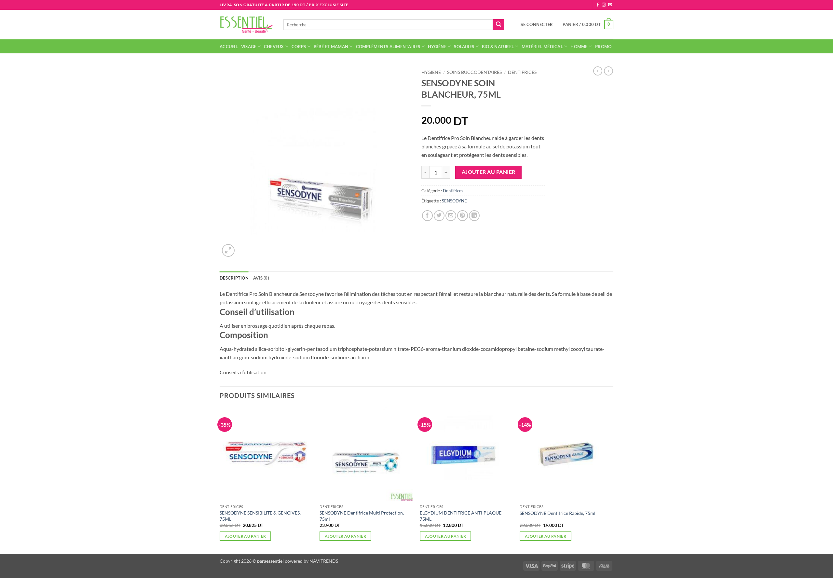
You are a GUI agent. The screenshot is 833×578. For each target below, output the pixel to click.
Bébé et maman (331, 46)
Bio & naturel (498, 46)
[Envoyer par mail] (450, 215)
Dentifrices (522, 72)
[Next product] (597, 71)
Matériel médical (542, 46)
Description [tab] (234, 278)
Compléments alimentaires (388, 46)
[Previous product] (608, 71)
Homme (578, 46)
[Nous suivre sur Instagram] (604, 5)
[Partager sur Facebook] (427, 215)
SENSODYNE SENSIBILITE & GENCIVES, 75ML (260, 516)
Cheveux (274, 46)
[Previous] (220, 480)
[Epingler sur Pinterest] (462, 215)
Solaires (464, 46)
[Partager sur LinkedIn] (474, 215)
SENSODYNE (454, 200)
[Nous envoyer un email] (610, 5)
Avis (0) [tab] (261, 278)
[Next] (613, 480)
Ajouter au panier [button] (245, 536)
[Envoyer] (498, 24)
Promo (603, 46)
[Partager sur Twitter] (439, 215)
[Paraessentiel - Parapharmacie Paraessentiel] (247, 24)
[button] (537, 24)
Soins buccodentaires (474, 72)
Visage (248, 46)
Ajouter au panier (488, 172)
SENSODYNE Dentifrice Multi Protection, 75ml (362, 516)
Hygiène (437, 46)
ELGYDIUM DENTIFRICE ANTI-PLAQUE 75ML (460, 516)
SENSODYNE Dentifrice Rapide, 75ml (557, 513)
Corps (299, 46)
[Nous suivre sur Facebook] (598, 5)
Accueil (229, 46)
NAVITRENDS (323, 561)
